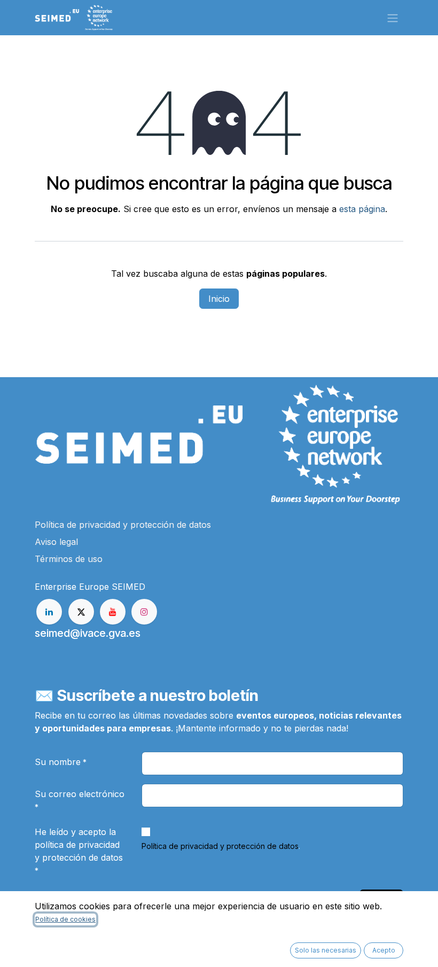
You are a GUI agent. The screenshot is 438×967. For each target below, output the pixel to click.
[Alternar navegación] (392, 17)
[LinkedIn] (49, 612)
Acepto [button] (383, 950)
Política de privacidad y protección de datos (220, 846)
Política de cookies (65, 919)
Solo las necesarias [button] (325, 950)
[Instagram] (144, 612)
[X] (81, 612)
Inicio (219, 298)
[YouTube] (113, 612)
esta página (362, 209)
